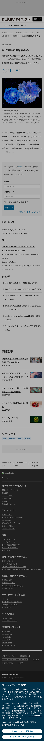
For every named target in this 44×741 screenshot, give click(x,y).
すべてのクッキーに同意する (22, 731)
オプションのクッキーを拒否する (22, 737)
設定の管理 (6, 725)
